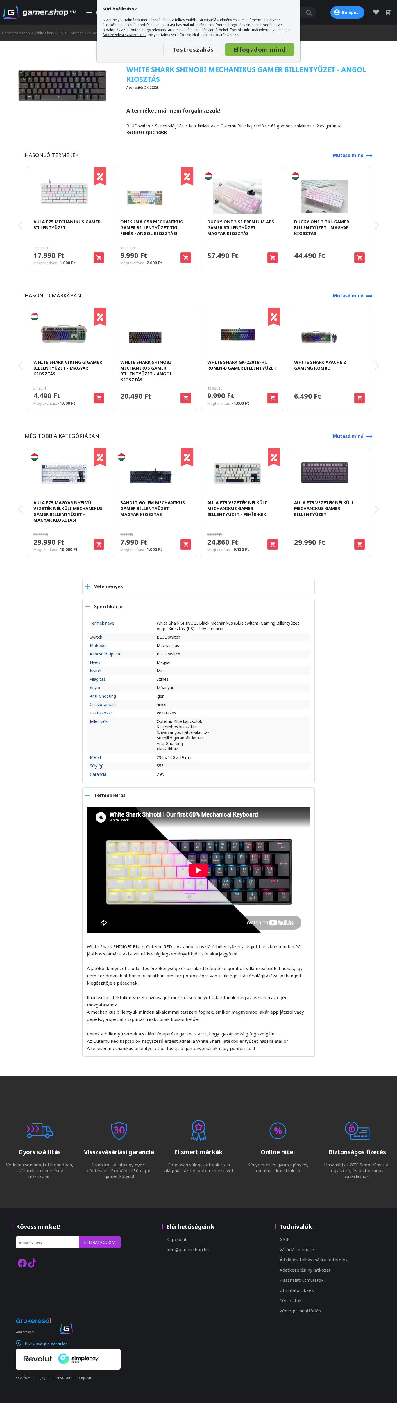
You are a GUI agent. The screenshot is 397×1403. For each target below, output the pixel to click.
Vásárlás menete (297, 1249)
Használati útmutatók (302, 1280)
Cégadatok (291, 1300)
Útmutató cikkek (297, 1290)
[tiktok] (32, 1263)
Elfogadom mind (260, 50)
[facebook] (22, 1263)
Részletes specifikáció (147, 132)
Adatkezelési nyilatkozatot (124, 34)
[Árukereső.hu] (33, 1326)
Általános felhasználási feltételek (314, 1260)
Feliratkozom (99, 1242)
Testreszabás (193, 50)
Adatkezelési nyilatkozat (305, 1270)
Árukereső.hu (25, 1332)
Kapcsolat (177, 1239)
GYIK (285, 1239)
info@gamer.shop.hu (188, 1249)
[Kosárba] (99, 257)
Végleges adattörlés (300, 1310)
